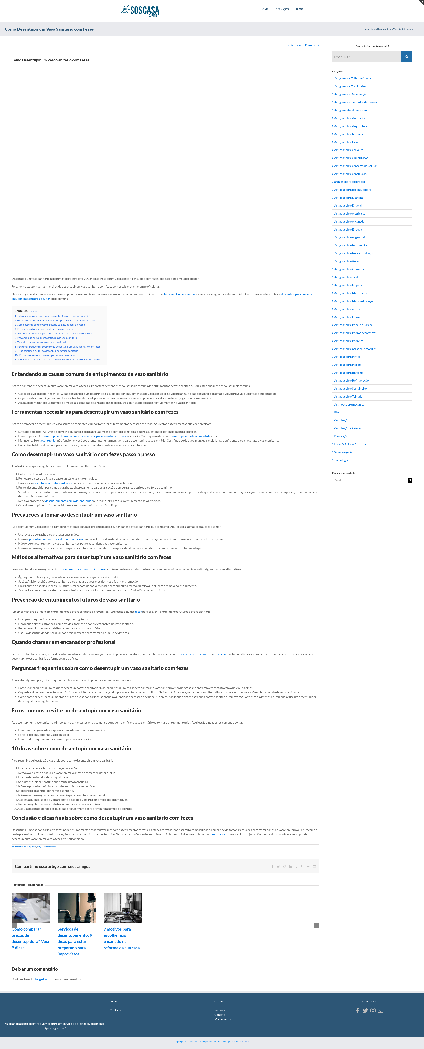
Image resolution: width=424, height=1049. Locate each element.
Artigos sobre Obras (347, 317)
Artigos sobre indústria (349, 269)
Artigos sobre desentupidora (24, 846)
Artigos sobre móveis (347, 309)
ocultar (34, 311)
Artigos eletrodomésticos (350, 110)
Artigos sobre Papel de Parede (353, 325)
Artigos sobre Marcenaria (350, 293)
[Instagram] (373, 1010)
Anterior (296, 45)
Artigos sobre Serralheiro (350, 388)
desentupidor (48, 440)
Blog (337, 412)
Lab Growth (244, 1041)
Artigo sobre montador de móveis (355, 102)
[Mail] (380, 1010)
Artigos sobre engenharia (350, 237)
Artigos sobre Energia (348, 229)
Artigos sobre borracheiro (350, 134)
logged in (41, 979)
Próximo (310, 45)
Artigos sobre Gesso (347, 261)
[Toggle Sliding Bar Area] (421, 3)
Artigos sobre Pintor (347, 356)
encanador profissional (192, 654)
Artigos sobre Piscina (347, 364)
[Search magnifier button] (406, 56)
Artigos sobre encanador (47, 846)
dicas (138, 611)
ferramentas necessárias (179, 294)
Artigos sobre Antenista (349, 118)
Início (367, 29)
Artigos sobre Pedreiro (348, 341)
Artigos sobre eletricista (349, 213)
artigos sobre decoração (349, 181)
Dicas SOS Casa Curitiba (350, 444)
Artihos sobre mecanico (349, 404)
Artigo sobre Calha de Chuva (352, 78)
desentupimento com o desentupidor (69, 501)
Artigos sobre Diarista (348, 197)
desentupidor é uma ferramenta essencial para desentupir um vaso (85, 436)
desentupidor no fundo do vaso (53, 483)
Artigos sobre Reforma (348, 372)
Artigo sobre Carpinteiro (350, 86)
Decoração (341, 436)
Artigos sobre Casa (346, 142)
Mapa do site (222, 1019)
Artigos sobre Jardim (347, 277)
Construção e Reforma (348, 428)
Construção (341, 420)
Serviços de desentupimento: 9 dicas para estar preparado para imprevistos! (75, 941)
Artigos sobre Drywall (348, 205)
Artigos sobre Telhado (348, 396)
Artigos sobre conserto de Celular (355, 166)
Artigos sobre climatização (351, 158)
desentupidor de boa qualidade (190, 436)
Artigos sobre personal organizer (355, 348)
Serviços (219, 1010)
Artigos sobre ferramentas (351, 245)
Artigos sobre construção (350, 173)
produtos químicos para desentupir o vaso (56, 539)
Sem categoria (343, 452)
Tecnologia (341, 460)
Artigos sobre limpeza (348, 285)
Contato (115, 1010)
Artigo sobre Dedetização (350, 94)
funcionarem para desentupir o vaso (82, 569)
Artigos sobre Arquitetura (351, 126)
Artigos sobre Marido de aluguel (354, 301)
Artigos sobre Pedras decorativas (355, 333)
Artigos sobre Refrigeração (351, 380)
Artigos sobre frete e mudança (353, 253)
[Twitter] (365, 1010)
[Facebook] (357, 1010)
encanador (220, 654)
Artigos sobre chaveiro (348, 150)
